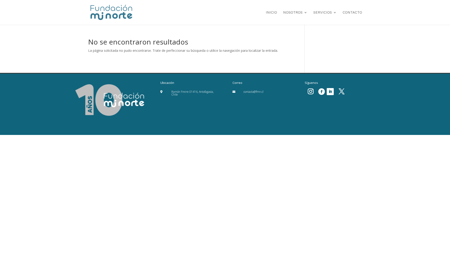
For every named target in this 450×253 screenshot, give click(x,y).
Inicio (271, 13)
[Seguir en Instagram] (310, 91)
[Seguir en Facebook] (321, 91)
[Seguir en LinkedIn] (330, 91)
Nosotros (293, 13)
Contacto (352, 13)
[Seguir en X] (341, 91)
